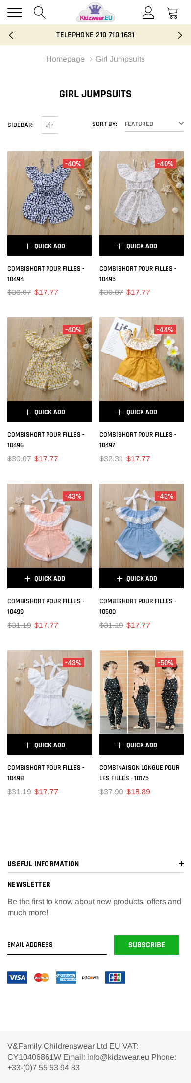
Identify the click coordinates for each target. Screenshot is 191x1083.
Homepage (65, 59)
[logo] (95, 12)
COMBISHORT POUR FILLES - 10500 (137, 606)
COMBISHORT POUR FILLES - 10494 (45, 274)
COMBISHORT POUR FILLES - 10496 (45, 440)
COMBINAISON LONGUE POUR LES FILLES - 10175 (139, 773)
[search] (40, 12)
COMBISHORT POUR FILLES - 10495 (137, 274)
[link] (49, 193)
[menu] (14, 12)
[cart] (173, 12)
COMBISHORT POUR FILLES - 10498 (45, 773)
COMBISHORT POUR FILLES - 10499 (45, 606)
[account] (149, 12)
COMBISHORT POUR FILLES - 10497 (137, 440)
